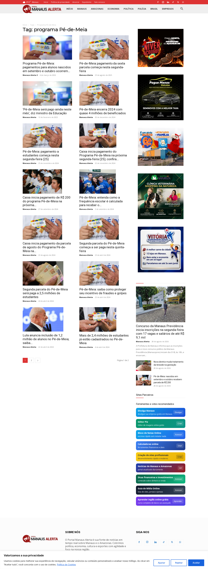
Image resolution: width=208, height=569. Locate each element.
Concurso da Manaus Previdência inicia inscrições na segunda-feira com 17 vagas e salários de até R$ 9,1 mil (160, 331)
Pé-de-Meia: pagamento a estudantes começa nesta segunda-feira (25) (41, 155)
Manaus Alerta (86, 75)
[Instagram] (163, 2)
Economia (113, 8)
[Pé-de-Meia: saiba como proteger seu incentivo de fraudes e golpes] (104, 273)
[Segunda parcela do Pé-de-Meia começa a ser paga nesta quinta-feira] (104, 227)
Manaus (82, 8)
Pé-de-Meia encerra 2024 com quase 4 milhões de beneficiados (102, 111)
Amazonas (97, 8)
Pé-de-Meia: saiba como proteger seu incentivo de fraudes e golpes (103, 291)
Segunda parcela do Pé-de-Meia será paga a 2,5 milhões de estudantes (45, 293)
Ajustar (161, 562)
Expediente (86, 2)
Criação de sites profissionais (153, 455)
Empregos (168, 8)
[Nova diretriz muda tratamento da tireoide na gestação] (143, 365)
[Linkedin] (168, 2)
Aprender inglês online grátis (153, 499)
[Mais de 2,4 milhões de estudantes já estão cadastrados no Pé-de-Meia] (104, 319)
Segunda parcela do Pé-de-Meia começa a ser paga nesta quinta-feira (102, 247)
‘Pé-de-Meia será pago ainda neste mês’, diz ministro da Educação (47, 111)
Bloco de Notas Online (149, 432)
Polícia (142, 8)
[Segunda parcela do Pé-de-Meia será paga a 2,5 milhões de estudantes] (47, 273)
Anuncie (75, 2)
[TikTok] (173, 2)
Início (46, 2)
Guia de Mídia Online (149, 488)
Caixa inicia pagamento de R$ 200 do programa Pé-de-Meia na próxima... (47, 201)
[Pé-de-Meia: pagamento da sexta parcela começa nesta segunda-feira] (104, 47)
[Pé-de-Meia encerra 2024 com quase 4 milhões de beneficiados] (104, 93)
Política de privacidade (60, 2)
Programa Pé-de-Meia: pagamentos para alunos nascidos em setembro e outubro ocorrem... (47, 67)
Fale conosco (99, 2)
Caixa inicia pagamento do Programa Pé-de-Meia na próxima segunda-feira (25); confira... (103, 155)
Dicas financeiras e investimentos (155, 477)
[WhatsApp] (183, 2)
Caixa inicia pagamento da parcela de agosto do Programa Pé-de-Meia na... (47, 247)
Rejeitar (179, 562)
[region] (104, 560)
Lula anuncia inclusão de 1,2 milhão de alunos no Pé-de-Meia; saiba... (46, 339)
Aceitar (196, 562)
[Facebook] (158, 2)
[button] (181, 9)
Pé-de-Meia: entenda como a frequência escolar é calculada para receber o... (101, 201)
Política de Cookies (66, 564)
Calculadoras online (148, 444)
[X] (178, 2)
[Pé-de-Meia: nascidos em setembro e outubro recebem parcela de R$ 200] (143, 380)
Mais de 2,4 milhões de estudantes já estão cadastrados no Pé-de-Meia (104, 339)
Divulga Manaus (146, 410)
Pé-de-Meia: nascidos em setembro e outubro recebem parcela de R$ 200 (168, 379)
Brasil (154, 8)
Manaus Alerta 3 (30, 75)
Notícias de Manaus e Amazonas (155, 466)
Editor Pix (143, 421)
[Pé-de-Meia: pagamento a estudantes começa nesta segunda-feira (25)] (47, 135)
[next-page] (37, 360)
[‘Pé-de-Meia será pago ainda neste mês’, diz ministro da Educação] (47, 93)
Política (129, 8)
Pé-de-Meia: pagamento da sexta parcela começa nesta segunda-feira (102, 67)
